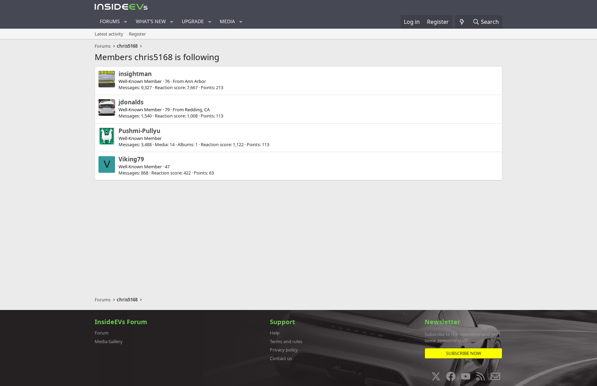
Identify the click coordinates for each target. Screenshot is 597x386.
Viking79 (131, 159)
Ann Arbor (195, 81)
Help (274, 333)
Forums (110, 21)
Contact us (281, 358)
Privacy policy (284, 350)
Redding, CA (197, 109)
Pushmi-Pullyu (139, 131)
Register (137, 34)
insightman (135, 74)
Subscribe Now (463, 353)
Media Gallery (109, 341)
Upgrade (193, 21)
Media (227, 21)
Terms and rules (286, 341)
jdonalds (131, 102)
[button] (126, 21)
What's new (151, 21)
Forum (101, 333)
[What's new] (462, 21)
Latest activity (109, 34)
